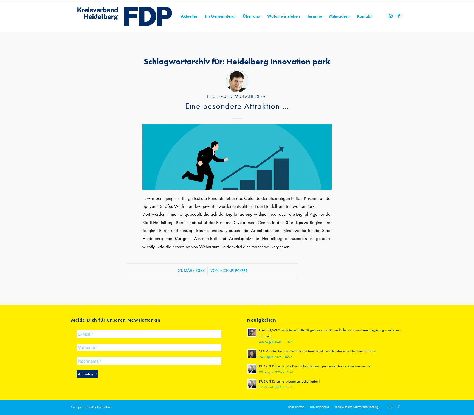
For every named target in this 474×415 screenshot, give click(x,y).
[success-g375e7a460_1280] (237, 157)
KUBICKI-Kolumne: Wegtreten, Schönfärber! (289, 381)
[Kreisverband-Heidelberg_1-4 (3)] (125, 16)
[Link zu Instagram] (390, 16)
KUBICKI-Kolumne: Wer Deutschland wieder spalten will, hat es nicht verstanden (314, 366)
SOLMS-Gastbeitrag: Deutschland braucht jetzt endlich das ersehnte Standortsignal (317, 351)
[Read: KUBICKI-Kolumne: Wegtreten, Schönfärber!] (252, 384)
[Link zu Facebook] (399, 16)
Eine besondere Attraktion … (237, 106)
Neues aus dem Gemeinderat (237, 96)
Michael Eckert (233, 270)
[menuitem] (189, 16)
